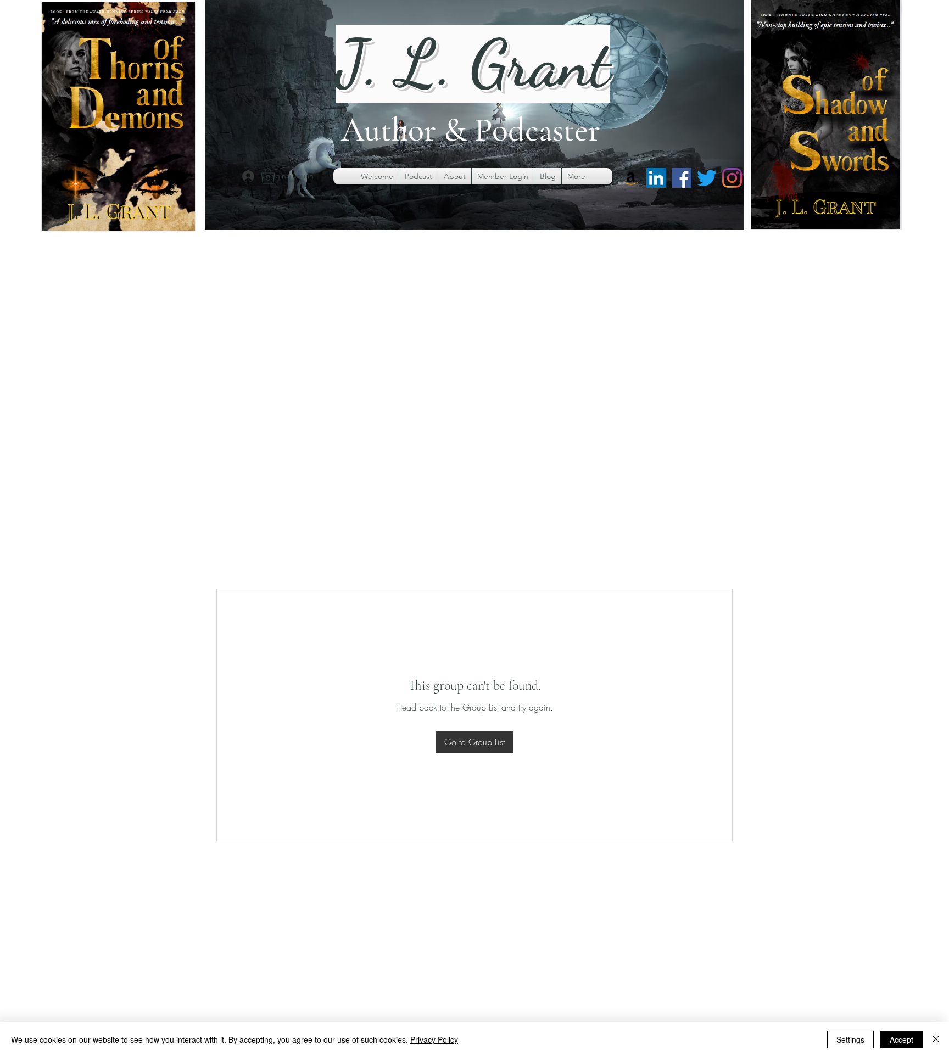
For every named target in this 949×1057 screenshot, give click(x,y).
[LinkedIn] (656, 178)
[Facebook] (681, 178)
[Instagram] (732, 178)
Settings (850, 1039)
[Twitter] (707, 178)
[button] (268, 176)
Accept (901, 1039)
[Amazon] (631, 178)
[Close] (935, 1039)
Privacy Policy (434, 1039)
